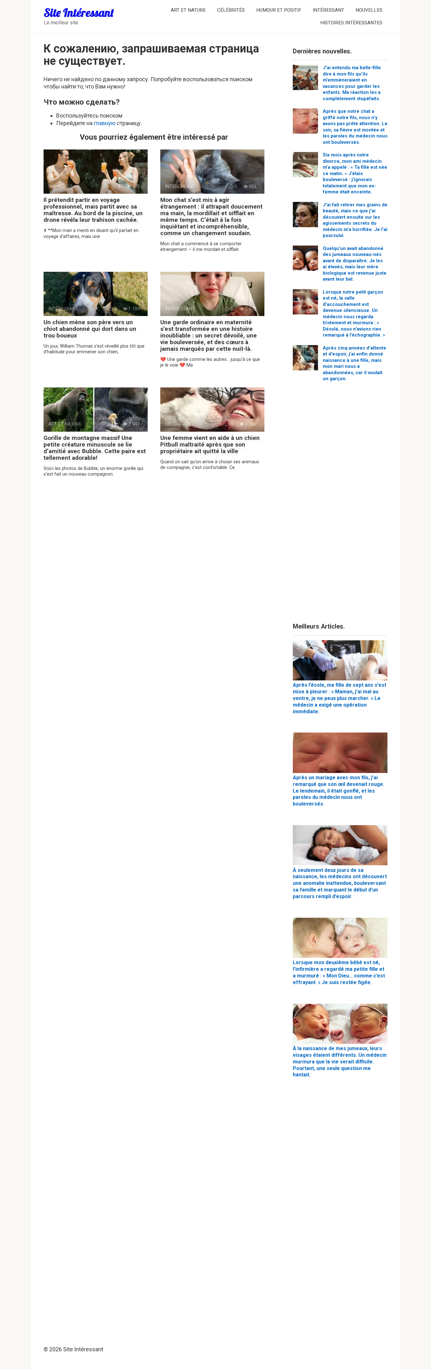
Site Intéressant (79, 12)
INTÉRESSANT (328, 10)
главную (104, 123)
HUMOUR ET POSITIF (278, 10)
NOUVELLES (369, 10)
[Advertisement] (340, 504)
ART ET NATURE (188, 10)
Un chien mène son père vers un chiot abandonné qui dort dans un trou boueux (90, 329)
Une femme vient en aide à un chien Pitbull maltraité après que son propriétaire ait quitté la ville (210, 444)
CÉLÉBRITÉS (231, 10)
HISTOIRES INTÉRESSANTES (351, 23)
